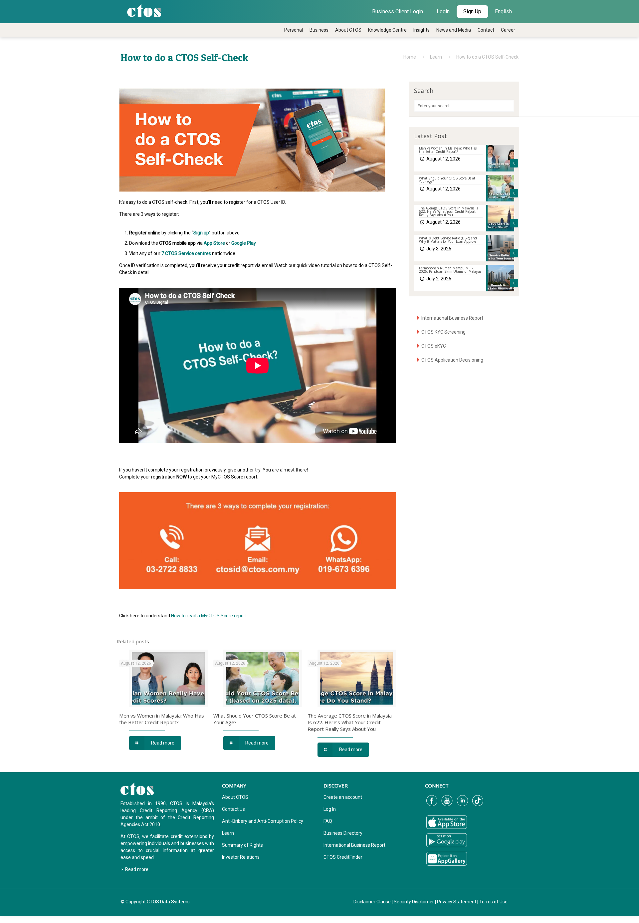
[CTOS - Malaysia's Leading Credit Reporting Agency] (144, 10)
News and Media (453, 30)
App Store (214, 243)
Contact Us (233, 809)
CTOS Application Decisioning (452, 360)
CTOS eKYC (433, 346)
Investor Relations (241, 857)
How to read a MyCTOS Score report (209, 615)
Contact (486, 30)
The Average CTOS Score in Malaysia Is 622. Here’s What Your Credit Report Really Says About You (350, 722)
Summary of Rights (242, 845)
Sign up (201, 232)
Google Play (243, 243)
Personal (293, 30)
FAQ (327, 821)
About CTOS (348, 30)
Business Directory (342, 833)
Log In (329, 809)
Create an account (342, 797)
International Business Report (452, 318)
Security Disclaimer (414, 901)
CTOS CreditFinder (342, 857)
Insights (421, 30)
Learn (436, 57)
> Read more (134, 869)
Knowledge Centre (387, 30)
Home (409, 57)
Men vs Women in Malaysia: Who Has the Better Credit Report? (161, 719)
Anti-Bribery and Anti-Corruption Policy (262, 821)
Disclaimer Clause (372, 901)
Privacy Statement (456, 901)
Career (508, 30)
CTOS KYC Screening (443, 332)
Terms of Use (493, 901)
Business (319, 30)
